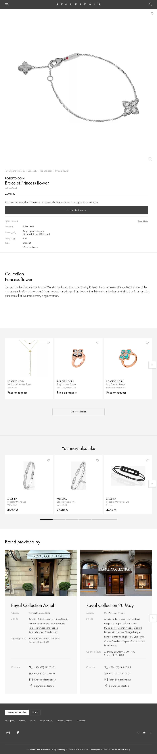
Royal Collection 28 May (110, 605)
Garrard (138, 627)
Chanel (107, 641)
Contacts (81, 720)
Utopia (64, 619)
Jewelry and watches (15, 170)
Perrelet (61, 623)
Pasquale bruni (133, 619)
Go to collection (78, 411)
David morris (51, 632)
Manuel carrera (36, 632)
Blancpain (116, 636)
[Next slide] (152, 365)
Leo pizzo (56, 619)
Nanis (134, 623)
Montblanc (117, 641)
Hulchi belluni (110, 627)
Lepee (55, 627)
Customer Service (65, 720)
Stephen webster (125, 627)
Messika (33, 619)
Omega (53, 623)
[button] (46, 519)
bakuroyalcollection (44, 685)
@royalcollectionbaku (45, 679)
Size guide (143, 220)
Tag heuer (33, 627)
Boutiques (9, 720)
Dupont (32, 623)
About (32, 720)
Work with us (46, 720)
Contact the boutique (76, 210)
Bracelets (32, 170)
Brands (22, 720)
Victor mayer (43, 623)
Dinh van (126, 623)
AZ (138, 732)
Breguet (137, 632)
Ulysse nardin (45, 627)
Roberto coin (46, 170)
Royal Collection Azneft (33, 605)
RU (151, 732)
